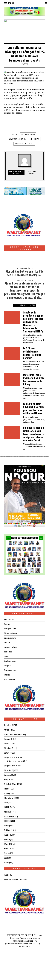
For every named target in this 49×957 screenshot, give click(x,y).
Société (6, 848)
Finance (6, 788)
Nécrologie (8, 811)
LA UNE (6, 807)
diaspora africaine (17, 139)
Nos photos (8, 816)
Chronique (7, 748)
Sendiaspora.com (10, 660)
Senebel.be (8, 651)
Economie (7, 774)
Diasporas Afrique (10, 757)
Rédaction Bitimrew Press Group (15, 879)
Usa (5, 857)
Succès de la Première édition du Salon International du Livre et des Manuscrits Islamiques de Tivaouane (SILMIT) (33, 322)
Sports (6, 853)
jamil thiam (34, 139)
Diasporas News (9, 765)
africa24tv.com (9, 679)
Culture (6, 752)
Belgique (7, 738)
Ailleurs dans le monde (12, 734)
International (8, 797)
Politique (7, 830)
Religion (7, 839)
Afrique (7, 729)
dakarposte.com (10, 628)
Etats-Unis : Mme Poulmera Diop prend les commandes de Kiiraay (34, 379)
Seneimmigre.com (10, 670)
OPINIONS (7, 820)
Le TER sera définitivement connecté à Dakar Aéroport (32, 353)
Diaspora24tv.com (10, 633)
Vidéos (6, 862)
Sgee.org (7, 656)
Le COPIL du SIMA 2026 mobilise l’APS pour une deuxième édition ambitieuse (33, 408)
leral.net (7, 642)
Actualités (7, 725)
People (6, 825)
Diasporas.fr (8, 665)
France (6, 793)
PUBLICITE (8, 834)
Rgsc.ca (7, 674)
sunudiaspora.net (10, 637)
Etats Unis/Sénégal (11, 784)
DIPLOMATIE (8, 770)
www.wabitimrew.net (24, 144)
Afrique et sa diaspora (15, 761)
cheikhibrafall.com (10, 647)
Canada (6, 743)
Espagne (7, 779)
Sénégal (7, 843)
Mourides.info (9, 619)
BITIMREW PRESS (28, 134)
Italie (6, 802)
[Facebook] (46, 2)
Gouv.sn (7, 624)
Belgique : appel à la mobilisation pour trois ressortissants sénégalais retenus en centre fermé (33, 434)
